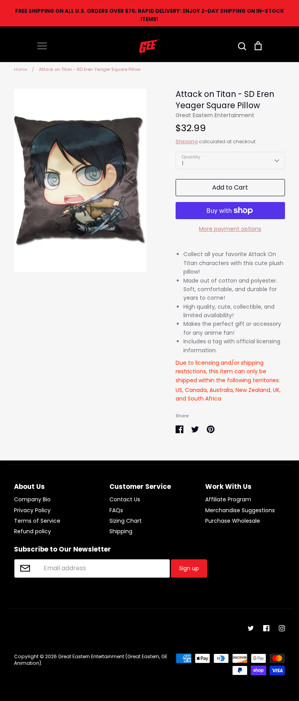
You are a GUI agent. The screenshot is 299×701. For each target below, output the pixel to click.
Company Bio (32, 499)
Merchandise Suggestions (240, 510)
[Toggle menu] (42, 46)
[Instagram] (282, 628)
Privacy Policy (32, 510)
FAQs (116, 510)
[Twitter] (251, 628)
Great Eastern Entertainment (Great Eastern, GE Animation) (90, 659)
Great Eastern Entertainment (215, 115)
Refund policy (32, 531)
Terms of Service (37, 521)
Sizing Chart (125, 521)
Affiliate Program (228, 499)
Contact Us (124, 499)
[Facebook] (266, 628)
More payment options (230, 229)
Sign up (189, 568)
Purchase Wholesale (232, 521)
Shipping (187, 141)
